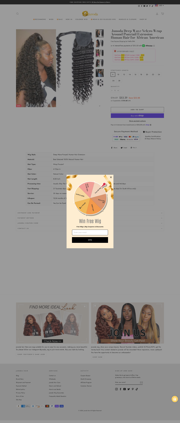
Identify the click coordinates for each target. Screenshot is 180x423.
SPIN (90, 240)
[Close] (110, 177)
